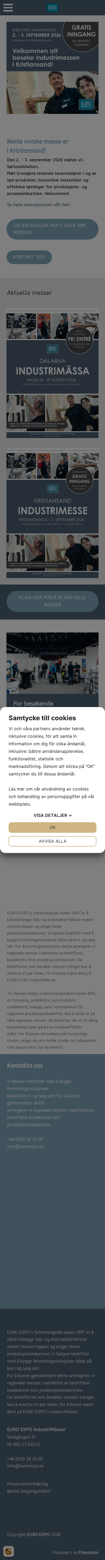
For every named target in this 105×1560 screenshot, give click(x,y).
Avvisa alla (52, 841)
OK (52, 827)
